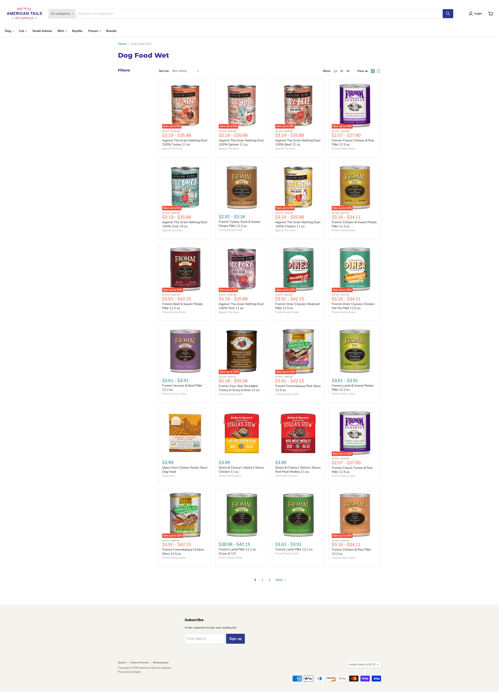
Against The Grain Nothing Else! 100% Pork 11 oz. (241, 306)
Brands (111, 31)
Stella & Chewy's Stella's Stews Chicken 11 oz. (241, 469)
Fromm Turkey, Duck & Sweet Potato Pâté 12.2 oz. (239, 224)
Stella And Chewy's (230, 476)
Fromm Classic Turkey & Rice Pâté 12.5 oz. (352, 470)
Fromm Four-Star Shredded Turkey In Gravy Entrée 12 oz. (239, 388)
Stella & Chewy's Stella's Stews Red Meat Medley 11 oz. (298, 469)
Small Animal (42, 31)
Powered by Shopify (129, 672)
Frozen (93, 31)
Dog (8, 31)
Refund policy (161, 662)
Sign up (235, 638)
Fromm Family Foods (343, 148)
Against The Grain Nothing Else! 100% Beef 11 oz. (297, 142)
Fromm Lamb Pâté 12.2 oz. (294, 549)
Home (122, 44)
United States (361, 664)
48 (347, 71)
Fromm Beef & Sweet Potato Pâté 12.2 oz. (182, 306)
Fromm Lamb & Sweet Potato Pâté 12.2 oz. (352, 387)
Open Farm (168, 476)
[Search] (448, 13)
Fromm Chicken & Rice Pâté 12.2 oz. (351, 551)
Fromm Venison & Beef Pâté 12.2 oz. (182, 387)
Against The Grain (172, 148)
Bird (61, 31)
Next (279, 580)
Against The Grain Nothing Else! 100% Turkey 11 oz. (184, 142)
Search (122, 662)
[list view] (378, 71)
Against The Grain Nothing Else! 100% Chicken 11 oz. (297, 224)
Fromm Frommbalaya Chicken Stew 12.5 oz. (183, 551)
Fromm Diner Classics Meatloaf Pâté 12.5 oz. (297, 306)
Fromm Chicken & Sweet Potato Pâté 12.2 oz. (354, 224)
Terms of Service (139, 662)
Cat (22, 31)
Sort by (164, 71)
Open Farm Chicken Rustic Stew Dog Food (184, 469)
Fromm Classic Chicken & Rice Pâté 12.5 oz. (353, 142)
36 (341, 71)
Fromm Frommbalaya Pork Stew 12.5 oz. (298, 388)
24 (335, 71)
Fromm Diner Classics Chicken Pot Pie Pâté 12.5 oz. (353, 306)
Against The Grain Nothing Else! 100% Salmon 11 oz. (241, 142)
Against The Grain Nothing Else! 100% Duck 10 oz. (184, 224)
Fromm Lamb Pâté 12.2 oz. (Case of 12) (238, 551)
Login (478, 13)
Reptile (77, 31)
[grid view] (373, 71)
